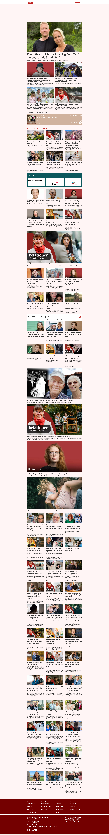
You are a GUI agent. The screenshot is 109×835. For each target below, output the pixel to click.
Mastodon (54, 826)
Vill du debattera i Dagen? (46, 806)
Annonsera (72, 805)
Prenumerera (72, 2)
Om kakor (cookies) (30, 810)
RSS (57, 826)
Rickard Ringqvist (45, 817)
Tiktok (40, 826)
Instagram (36, 826)
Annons (66, 2)
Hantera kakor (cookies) (31, 812)
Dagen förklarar (44, 809)
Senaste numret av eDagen (60, 810)
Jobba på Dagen (36, 824)
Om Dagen (43, 810)
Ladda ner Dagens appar (60, 806)
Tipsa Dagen (43, 805)
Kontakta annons (73, 803)
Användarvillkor (30, 809)
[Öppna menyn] (81, 3)
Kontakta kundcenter (31, 803)
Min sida (28, 805)
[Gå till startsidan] (30, 3)
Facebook (32, 826)
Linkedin (47, 826)
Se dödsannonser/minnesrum (75, 809)
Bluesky (50, 826)
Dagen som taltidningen (60, 809)
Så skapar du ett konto (60, 805)
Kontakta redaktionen (45, 803)
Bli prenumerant (58, 803)
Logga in (77, 2)
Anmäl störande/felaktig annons (75, 810)
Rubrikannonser (72, 806)
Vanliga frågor (29, 806)
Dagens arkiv (58, 812)
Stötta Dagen (29, 824)
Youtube (42, 826)
